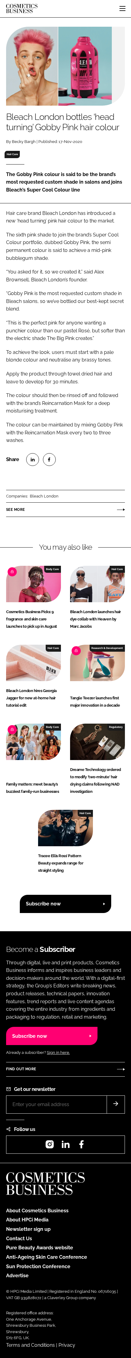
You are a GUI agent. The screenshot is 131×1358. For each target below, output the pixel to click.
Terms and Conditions (30, 1345)
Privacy (66, 1345)
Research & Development (107, 648)
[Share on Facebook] (49, 459)
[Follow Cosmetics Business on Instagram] (50, 1146)
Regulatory (116, 726)
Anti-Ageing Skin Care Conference (46, 1257)
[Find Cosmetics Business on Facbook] (81, 1146)
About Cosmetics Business (37, 1211)
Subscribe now (43, 904)
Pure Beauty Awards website (39, 1248)
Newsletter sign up (28, 1229)
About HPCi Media (27, 1220)
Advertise (17, 1275)
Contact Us (19, 1238)
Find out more (21, 1069)
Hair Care (12, 154)
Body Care (52, 569)
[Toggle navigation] (122, 8)
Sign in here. (58, 1052)
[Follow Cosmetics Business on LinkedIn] (65, 1146)
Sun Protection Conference (38, 1266)
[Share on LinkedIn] (32, 459)
